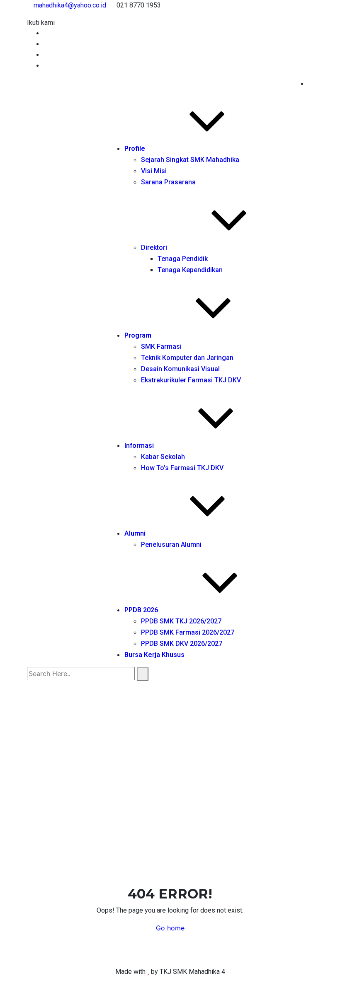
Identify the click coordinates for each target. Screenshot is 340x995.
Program (137, 335)
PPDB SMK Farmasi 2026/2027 (187, 632)
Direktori (154, 247)
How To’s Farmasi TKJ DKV (182, 468)
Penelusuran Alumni (171, 544)
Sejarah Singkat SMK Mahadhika (190, 160)
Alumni (135, 533)
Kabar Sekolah (163, 457)
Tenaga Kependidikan (190, 270)
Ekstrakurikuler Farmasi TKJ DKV (191, 380)
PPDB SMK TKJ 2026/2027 (181, 621)
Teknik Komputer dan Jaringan (187, 358)
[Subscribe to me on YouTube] (46, 55)
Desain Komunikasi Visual (180, 369)
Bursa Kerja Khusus (154, 655)
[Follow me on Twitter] (46, 44)
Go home (170, 928)
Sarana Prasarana (168, 182)
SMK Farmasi (161, 346)
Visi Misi (154, 171)
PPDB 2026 (141, 610)
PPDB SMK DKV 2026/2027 (181, 643)
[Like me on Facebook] (46, 33)
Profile (134, 148)
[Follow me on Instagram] (46, 66)
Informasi (139, 445)
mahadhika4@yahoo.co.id (70, 5)
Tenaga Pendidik (183, 259)
